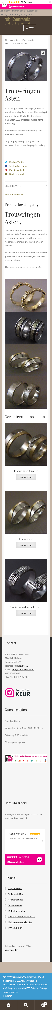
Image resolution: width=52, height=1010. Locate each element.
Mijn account (8, 1005)
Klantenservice (15, 899)
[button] (43, 53)
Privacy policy (15, 927)
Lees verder (26, 477)
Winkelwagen (40, 1003)
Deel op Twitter (17, 162)
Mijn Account (15, 888)
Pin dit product (16, 170)
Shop (18, 40)
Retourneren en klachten (20, 922)
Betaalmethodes (16, 911)
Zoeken (26, 1005)
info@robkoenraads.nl (23, 669)
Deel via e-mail (16, 173)
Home (10, 40)
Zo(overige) (27, 40)
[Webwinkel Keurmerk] (17, 692)
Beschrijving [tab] (13, 185)
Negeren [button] (7, 995)
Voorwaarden (15, 905)
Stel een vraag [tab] (14, 194)
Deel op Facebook (18, 166)
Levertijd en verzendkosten (21, 916)
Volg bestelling (15, 894)
